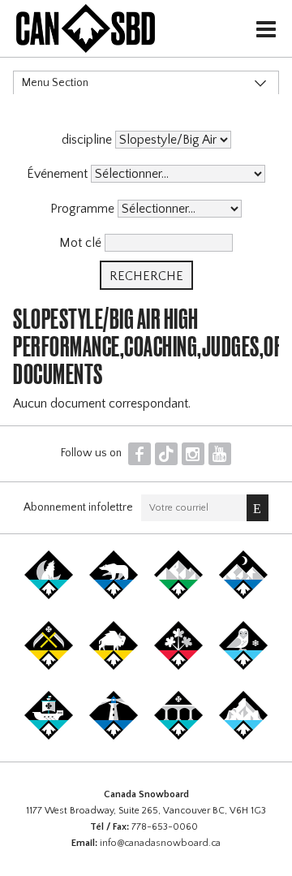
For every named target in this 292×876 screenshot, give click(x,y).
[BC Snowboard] (178, 595)
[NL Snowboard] (243, 736)
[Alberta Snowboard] (243, 595)
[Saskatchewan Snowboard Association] (48, 666)
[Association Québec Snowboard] (243, 666)
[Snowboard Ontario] (178, 666)
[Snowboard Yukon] (48, 595)
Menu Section (55, 82)
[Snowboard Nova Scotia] (113, 736)
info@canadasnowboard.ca (160, 843)
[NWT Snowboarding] (113, 595)
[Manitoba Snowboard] (113, 666)
